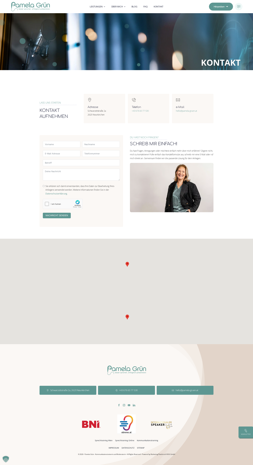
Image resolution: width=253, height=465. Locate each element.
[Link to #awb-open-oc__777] (238, 6)
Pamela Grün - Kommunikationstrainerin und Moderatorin (105, 454)
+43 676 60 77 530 (140, 110)
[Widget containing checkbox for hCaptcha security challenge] (63, 204)
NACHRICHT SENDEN (57, 215)
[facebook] (119, 405)
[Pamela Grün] (171, 164)
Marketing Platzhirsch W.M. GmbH (163, 454)
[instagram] (124, 405)
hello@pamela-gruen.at (186, 110)
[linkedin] (134, 405)
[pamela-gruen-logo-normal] (30, 2)
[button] (127, 264)
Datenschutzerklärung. (56, 193)
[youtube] (129, 405)
